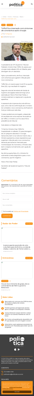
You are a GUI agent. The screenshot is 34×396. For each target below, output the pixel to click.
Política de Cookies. (8, 388)
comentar (7, 216)
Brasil (3, 24)
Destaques (9, 24)
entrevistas (5, 280)
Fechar (17, 392)
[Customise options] (32, 4)
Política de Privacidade (21, 211)
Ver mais (28, 223)
